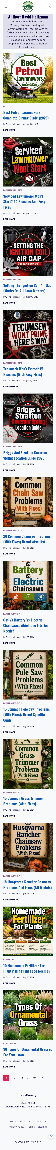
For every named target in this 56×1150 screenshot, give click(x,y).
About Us (24, 1121)
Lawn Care (8, 959)
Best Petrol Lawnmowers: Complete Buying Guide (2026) (26, 115)
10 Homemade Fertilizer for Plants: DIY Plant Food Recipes (26, 968)
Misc (5, 106)
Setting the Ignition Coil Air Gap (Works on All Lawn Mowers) (27, 287)
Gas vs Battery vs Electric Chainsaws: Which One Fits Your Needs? (26, 625)
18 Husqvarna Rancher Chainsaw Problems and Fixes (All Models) (27, 884)
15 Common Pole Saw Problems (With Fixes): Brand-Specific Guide (26, 714)
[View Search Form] (50, 6)
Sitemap (43, 1126)
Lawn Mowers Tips (12, 190)
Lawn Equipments (12, 530)
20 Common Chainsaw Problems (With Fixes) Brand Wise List (27, 538)
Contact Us (39, 1121)
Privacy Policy (16, 1126)
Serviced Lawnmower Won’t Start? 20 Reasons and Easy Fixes (24, 201)
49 (34, 1077)
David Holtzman (13, 124)
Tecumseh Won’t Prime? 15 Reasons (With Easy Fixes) (23, 371)
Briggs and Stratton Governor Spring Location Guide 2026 (25, 455)
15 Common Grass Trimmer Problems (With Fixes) (23, 800)
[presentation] (28, 78)
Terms (31, 1126)
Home (13, 1121)
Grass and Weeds (11, 1043)
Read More (10, 130)
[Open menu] (5, 7)
